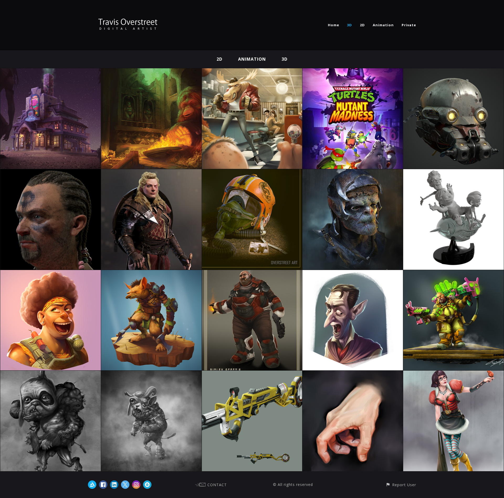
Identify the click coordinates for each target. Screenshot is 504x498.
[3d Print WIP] (453, 173)
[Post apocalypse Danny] (453, 72)
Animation (383, 25)
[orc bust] (352, 173)
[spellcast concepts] (453, 374)
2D (362, 25)
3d (284, 59)
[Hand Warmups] (352, 374)
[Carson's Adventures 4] (151, 72)
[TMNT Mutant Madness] (352, 72)
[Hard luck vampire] (352, 274)
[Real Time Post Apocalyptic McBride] (50, 173)
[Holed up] (50, 72)
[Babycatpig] (50, 374)
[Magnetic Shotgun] (252, 374)
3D (349, 25)
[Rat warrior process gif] (151, 274)
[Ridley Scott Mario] (252, 274)
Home (333, 25)
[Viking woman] (151, 173)
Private (409, 25)
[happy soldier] (50, 274)
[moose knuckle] (252, 72)
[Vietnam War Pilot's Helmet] (252, 173)
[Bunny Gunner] (453, 274)
